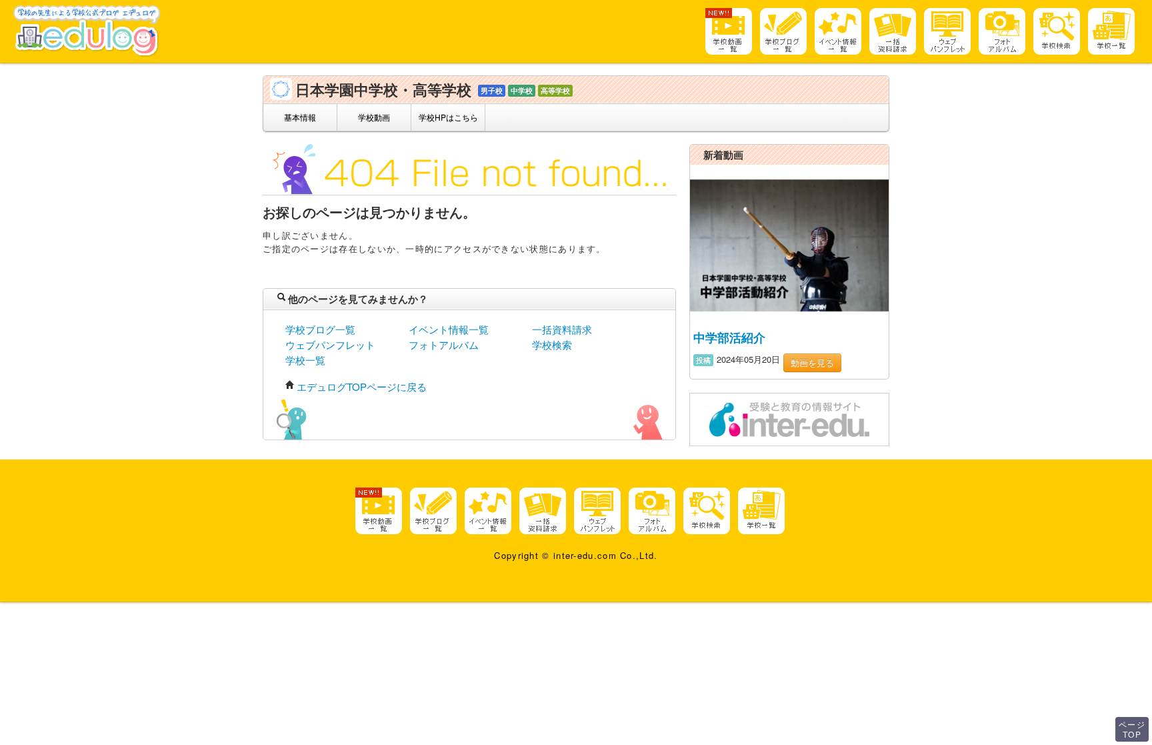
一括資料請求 (562, 329)
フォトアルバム (444, 344)
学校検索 (552, 344)
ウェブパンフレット (330, 344)
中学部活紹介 (729, 337)
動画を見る (812, 362)
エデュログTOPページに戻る (362, 387)
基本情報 (300, 117)
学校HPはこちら (448, 117)
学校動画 (374, 117)
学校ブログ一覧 (320, 329)
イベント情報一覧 (449, 329)
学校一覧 (305, 360)
